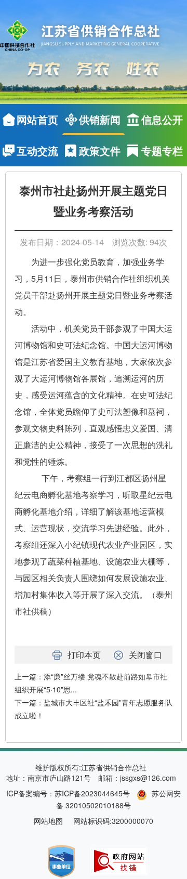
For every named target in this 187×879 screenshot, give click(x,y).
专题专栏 (162, 150)
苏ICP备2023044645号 (92, 793)
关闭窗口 (145, 655)
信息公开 (162, 119)
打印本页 (84, 655)
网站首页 (37, 119)
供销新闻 (100, 119)
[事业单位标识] (61, 860)
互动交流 (37, 150)
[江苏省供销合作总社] (87, 36)
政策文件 (100, 150)
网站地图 (48, 821)
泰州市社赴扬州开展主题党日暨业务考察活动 (93, 201)
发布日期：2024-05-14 (62, 242)
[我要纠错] (119, 859)
